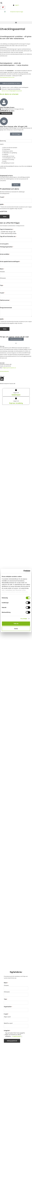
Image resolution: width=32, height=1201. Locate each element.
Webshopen (16, 395)
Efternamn (3, 278)
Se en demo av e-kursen (9, 94)
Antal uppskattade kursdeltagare (10, 261)
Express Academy (16, 403)
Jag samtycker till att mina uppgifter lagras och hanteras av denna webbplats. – (15, 1034)
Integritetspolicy (16, 1036)
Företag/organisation (6, 247)
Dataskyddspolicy (4, 371)
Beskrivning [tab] (3, 140)
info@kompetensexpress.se (9, 367)
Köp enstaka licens (6, 113)
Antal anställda (5, 254)
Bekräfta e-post (8, 1023)
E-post (2, 197)
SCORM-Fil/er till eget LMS (8, 231)
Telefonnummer (5, 300)
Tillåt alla (16, 623)
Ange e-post (7, 1016)
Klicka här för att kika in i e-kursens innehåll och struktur (14, 95)
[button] (1, 3)
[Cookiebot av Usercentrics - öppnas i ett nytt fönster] (23, 571)
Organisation (8, 1006)
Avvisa (16, 628)
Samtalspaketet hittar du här (7, 77)
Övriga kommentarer (6, 307)
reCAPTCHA (3, 211)
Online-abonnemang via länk (8, 233)
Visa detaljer (23, 618)
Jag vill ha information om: (8, 236)
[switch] (28, 602)
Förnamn (2, 271)
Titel (1, 285)
